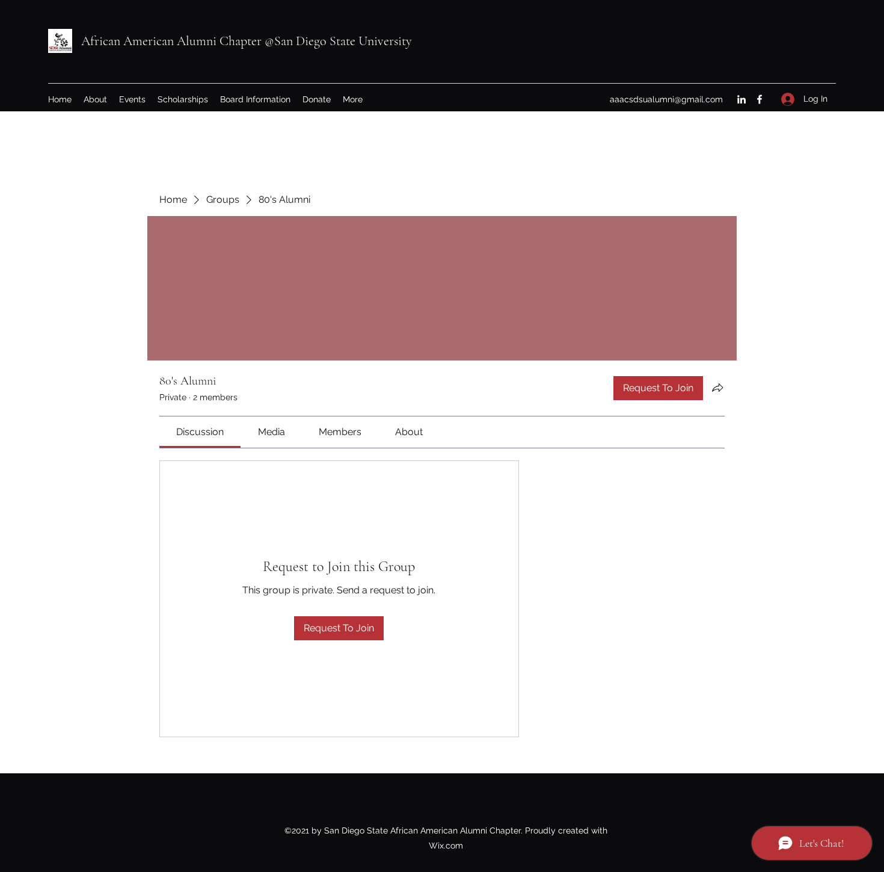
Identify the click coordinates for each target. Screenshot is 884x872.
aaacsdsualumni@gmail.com (666, 99)
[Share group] (717, 387)
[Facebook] (760, 99)
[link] (200, 432)
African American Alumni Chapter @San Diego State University (246, 41)
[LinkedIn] (741, 99)
